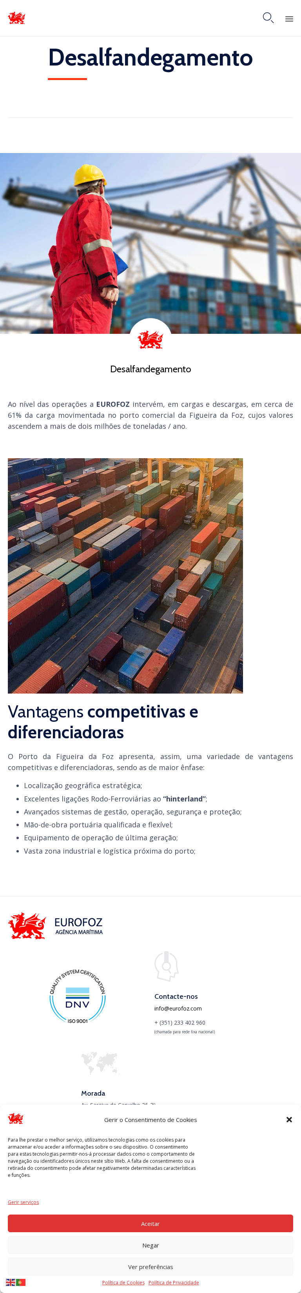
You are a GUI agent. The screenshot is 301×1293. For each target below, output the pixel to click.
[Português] (21, 1282)
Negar (150, 1245)
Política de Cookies (123, 1282)
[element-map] (100, 1073)
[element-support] (166, 979)
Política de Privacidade (174, 1282)
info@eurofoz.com (178, 1008)
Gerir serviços (23, 1202)
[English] (11, 1282)
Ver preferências (150, 1267)
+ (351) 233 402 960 (179, 1022)
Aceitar (150, 1223)
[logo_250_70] (57, 937)
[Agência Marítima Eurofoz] (16, 18)
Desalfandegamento (150, 369)
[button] (289, 1120)
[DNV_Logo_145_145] (77, 1022)
